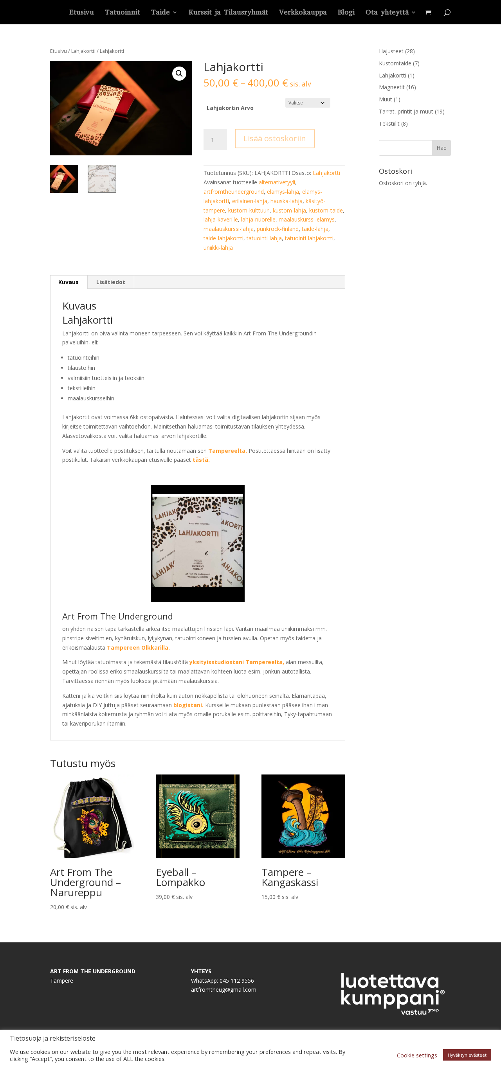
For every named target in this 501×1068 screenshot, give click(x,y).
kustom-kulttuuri (249, 210)
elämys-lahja (283, 191)
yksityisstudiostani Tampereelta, (236, 662)
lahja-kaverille (221, 219)
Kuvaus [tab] (68, 282)
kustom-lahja (289, 210)
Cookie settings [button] (417, 1055)
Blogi (346, 13)
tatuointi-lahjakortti (309, 238)
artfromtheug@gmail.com (223, 989)
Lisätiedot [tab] (110, 282)
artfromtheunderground (234, 191)
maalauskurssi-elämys (307, 219)
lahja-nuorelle (258, 219)
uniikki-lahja (218, 247)
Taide (160, 13)
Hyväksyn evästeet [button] (467, 1055)
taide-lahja (315, 228)
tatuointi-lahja (264, 238)
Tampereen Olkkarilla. (138, 647)
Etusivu (81, 13)
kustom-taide (326, 210)
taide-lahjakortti (223, 238)
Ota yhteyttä (387, 13)
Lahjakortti (83, 50)
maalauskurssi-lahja (229, 228)
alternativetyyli (277, 182)
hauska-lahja (286, 201)
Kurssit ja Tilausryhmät (228, 13)
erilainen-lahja (249, 201)
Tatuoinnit (122, 13)
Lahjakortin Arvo (230, 108)
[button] (179, 74)
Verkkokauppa (303, 13)
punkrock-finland (278, 228)
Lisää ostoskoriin (274, 138)
